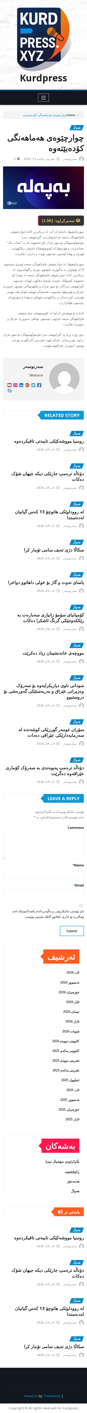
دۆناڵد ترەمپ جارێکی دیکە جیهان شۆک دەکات (48, 476)
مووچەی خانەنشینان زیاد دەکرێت (53, 653)
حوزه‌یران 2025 (68, 1109)
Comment (76, 827)
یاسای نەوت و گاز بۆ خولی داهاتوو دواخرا (46, 582)
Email (78, 885)
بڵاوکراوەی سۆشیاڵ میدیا (62, 1161)
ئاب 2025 (72, 1090)
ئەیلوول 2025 (70, 1080)
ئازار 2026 (72, 1021)
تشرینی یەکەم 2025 (65, 1070)
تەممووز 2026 (69, 982)
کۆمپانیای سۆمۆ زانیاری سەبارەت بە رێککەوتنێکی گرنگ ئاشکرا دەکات (50, 617)
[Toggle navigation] (43, 98)
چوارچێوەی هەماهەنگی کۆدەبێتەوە (45, 115)
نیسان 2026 (71, 1011)
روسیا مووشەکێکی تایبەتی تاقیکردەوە (49, 441)
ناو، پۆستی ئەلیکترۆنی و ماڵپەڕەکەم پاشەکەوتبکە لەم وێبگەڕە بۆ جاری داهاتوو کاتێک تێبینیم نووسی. (48, 914)
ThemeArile (52, 1396)
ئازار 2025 (72, 1119)
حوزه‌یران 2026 (68, 992)
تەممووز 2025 (69, 1099)
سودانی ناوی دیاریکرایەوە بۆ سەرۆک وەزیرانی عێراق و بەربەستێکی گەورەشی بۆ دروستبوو (44, 691)
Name (78, 865)
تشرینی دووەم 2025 (65, 1060)
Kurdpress (43, 77)
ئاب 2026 (72, 972)
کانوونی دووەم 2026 (65, 1041)
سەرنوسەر (70, 159)
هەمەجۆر (73, 1181)
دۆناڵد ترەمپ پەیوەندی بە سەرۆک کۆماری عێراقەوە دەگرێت (45, 770)
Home (71, 115)
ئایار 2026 (72, 1002)
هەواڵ (75, 1191)
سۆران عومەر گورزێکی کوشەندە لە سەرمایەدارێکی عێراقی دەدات (51, 732)
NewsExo (31, 1396)
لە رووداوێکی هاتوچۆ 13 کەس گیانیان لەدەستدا (49, 514)
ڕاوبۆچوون (72, 1171)
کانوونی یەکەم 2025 (65, 1050)
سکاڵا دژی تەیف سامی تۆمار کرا (54, 550)
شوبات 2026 (70, 1031)
